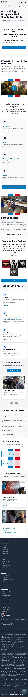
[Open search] (21, 2)
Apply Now (21, 6)
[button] (14, 88)
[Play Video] (14, 88)
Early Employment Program (11, 318)
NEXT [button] (13, 47)
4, (6, 322)
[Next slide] (16, 403)
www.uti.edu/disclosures (18, 637)
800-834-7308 (10, 500)
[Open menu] (25, 2)
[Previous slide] (11, 403)
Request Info (7, 6)
